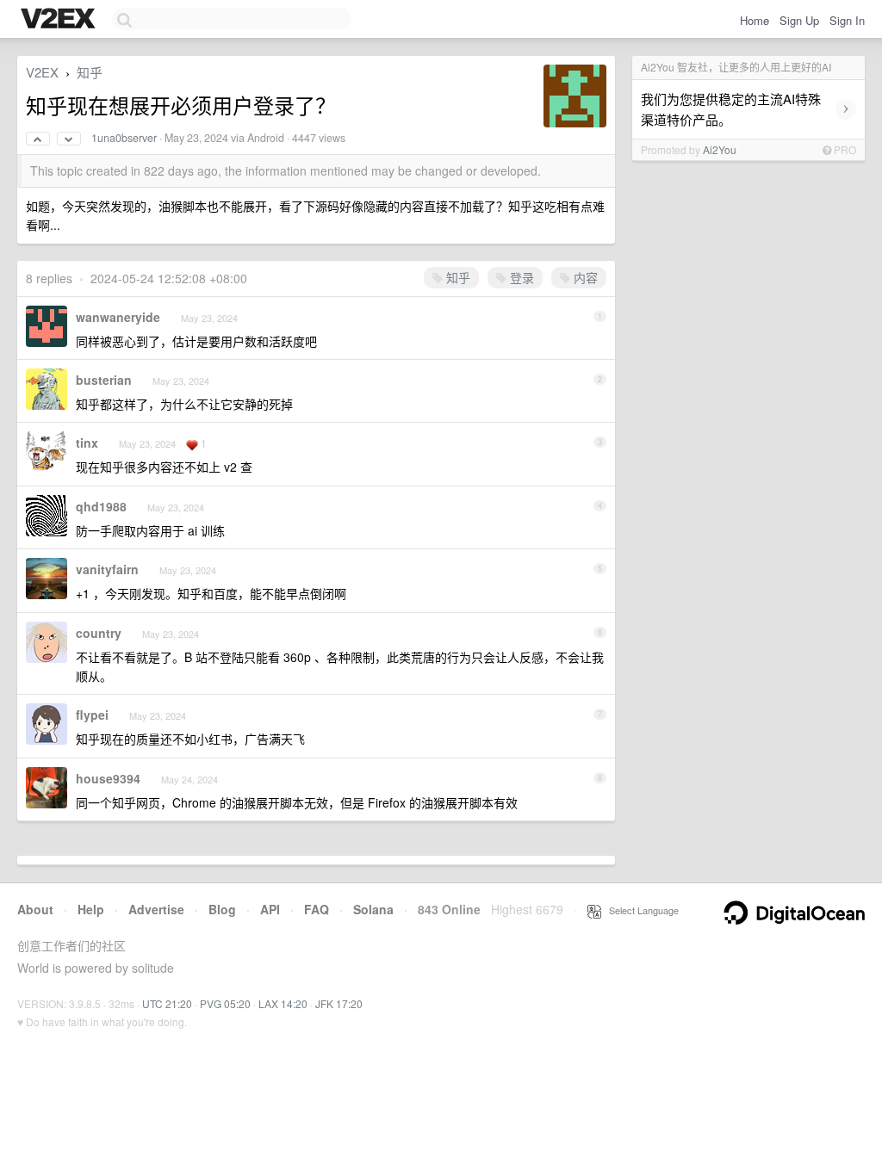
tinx (87, 442)
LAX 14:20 (282, 1003)
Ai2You (719, 149)
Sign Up (799, 20)
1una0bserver (124, 137)
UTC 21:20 (167, 1003)
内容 (584, 277)
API (270, 909)
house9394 (108, 778)
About (35, 909)
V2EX (42, 72)
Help (91, 909)
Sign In (847, 20)
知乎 (89, 72)
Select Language (640, 910)
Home (754, 20)
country (98, 632)
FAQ (316, 909)
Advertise (156, 909)
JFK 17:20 (339, 1003)
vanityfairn (107, 569)
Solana (373, 909)
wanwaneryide (118, 316)
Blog (222, 909)
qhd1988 (101, 506)
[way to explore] (60, 19)
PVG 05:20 (225, 1003)
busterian (104, 379)
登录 (520, 277)
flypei (92, 714)
